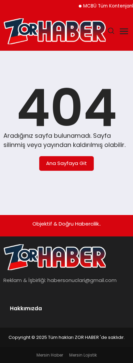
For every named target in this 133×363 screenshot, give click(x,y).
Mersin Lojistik (83, 355)
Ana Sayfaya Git (66, 163)
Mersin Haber (49, 355)
